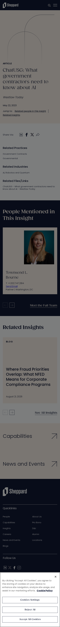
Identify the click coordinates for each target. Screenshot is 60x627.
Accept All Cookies (30, 619)
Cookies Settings (30, 600)
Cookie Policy (45, 590)
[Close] (55, 577)
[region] (30, 599)
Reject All (30, 609)
